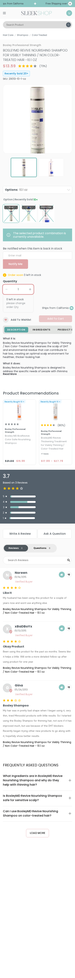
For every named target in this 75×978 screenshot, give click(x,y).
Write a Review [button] (20, 534)
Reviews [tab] (14, 548)
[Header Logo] (36, 13)
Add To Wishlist (21, 320)
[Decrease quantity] (6, 289)
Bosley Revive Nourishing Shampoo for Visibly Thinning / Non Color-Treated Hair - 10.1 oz (37, 611)
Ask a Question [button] (55, 534)
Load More (37, 833)
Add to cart (55, 318)
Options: (16, 190)
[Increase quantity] (30, 289)
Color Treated (39, 35)
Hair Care (8, 35)
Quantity (10, 281)
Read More (10, 374)
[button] (62, 575)
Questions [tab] (39, 548)
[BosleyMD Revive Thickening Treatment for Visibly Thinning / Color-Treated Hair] (55, 410)
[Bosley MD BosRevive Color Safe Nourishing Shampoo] (19, 410)
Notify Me (15, 264)
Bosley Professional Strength (22, 45)
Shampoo (22, 35)
